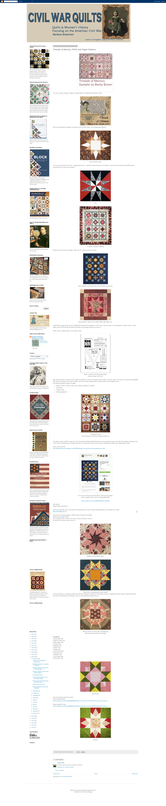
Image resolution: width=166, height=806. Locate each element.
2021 (32, 645)
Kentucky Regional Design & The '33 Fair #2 (44, 341)
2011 (32, 725)
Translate (42, 358)
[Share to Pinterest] (84, 752)
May (34, 704)
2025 (32, 636)
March (34, 709)
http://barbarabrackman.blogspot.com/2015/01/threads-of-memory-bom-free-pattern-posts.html (79, 448)
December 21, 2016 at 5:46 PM (65, 767)
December (36, 658)
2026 (32, 634)
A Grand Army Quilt (37, 675)
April (34, 706)
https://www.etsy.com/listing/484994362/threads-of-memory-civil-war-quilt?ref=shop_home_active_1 (80, 701)
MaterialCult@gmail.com (60, 511)
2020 (32, 647)
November (36, 691)
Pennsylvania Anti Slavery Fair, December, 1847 (41, 681)
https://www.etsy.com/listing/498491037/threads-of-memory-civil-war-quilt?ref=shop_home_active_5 (80, 706)
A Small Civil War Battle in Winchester (39, 661)
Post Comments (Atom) (66, 776)
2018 (32, 652)
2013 (32, 720)
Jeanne (59, 762)
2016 (32, 656)
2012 (32, 723)
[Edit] (137, 512)
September (36, 695)
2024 (32, 638)
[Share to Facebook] (82, 752)
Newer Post (56, 773)
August (35, 697)
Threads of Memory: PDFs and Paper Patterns (40, 672)
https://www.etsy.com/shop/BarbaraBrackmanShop (95, 501)
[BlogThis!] (79, 752)
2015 (32, 716)
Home (95, 773)
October (35, 693)
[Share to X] (81, 752)
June (34, 702)
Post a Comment (59, 770)
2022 (32, 643)
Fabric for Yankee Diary (39, 684)
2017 (32, 654)
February (35, 711)
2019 (32, 650)
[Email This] (77, 752)
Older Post (135, 773)
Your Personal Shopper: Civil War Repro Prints (40, 678)
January (35, 713)
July (34, 700)
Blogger (90, 792)
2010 (32, 727)
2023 (32, 641)
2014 (32, 718)
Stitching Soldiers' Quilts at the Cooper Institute (40, 668)
